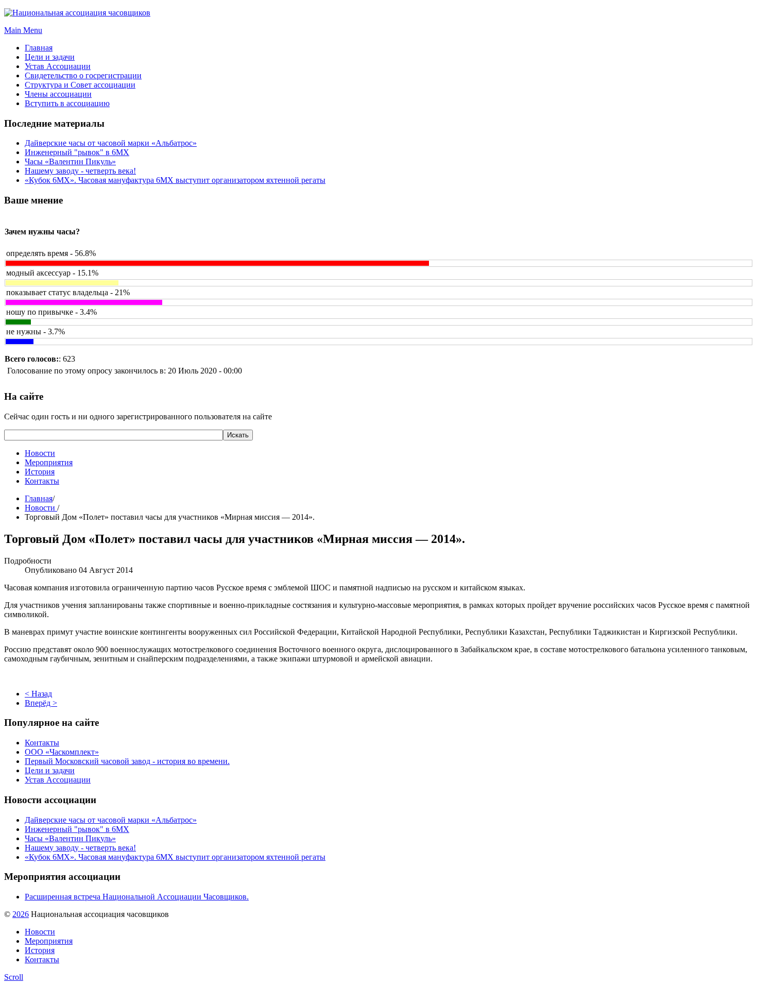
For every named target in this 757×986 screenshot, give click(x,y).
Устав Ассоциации (58, 779)
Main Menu (23, 30)
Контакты (42, 481)
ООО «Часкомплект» (62, 751)
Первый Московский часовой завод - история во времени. (127, 761)
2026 (20, 914)
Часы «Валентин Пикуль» (70, 161)
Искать (238, 435)
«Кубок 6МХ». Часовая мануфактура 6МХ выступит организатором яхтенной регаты (175, 180)
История (40, 471)
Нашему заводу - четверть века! (80, 170)
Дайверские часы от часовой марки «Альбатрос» (111, 143)
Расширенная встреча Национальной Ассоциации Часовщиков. (137, 896)
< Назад (38, 693)
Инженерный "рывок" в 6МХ (77, 152)
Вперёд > (41, 703)
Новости (40, 453)
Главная (39, 498)
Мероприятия (49, 462)
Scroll (13, 977)
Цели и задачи (50, 770)
